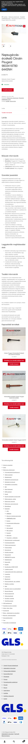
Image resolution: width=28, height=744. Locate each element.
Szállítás (6, 693)
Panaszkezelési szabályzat (10, 682)
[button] (24, 26)
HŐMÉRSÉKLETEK (6, 18)
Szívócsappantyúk (9, 593)
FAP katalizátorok (7, 603)
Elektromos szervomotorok (11, 504)
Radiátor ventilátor (9, 584)
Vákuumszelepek (9, 596)
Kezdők (7, 564)
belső (4, 467)
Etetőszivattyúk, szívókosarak (12, 540)
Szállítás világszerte (9, 696)
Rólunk (5, 688)
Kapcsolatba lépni (8, 674)
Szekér (5, 699)
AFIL (8, 511)
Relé (6, 586)
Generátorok (8, 550)
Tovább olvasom (14, 364)
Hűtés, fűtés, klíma (7, 608)
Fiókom (4, 741)
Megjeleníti (7, 579)
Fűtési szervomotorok (10, 545)
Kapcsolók (7, 562)
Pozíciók (9, 533)
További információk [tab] (7, 112)
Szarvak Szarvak (9, 591)
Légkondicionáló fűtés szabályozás (13, 572)
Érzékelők (22, 17)
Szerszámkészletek (7, 618)
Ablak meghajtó (9, 475)
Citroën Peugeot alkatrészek (11, 665)
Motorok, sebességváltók (9, 615)
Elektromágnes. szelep (10, 499)
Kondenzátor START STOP (11, 567)
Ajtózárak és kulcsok (10, 482)
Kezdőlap (5, 17)
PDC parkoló (10, 530)
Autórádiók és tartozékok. (11, 484)
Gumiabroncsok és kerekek (10, 605)
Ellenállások (8, 506)
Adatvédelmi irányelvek (9, 668)
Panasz (5, 679)
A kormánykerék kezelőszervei (12, 472)
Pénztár (5, 685)
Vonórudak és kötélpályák (9, 622)
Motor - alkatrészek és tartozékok (11, 613)
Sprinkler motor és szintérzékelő (13, 589)
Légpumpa (7, 576)
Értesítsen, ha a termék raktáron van (14, 360)
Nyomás (8, 525)
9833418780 (13, 101)
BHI (6, 487)
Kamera (8, 521)
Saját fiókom (7, 690)
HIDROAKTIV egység (10, 557)
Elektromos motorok (10, 501)
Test (4, 620)
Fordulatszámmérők (10, 542)
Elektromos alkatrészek (14, 17)
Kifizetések (6, 676)
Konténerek (6, 610)
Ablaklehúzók (8, 477)
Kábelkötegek (8, 559)
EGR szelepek (8, 492)
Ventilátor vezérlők (9, 598)
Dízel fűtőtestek (9, 489)
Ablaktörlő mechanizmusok (11, 479)
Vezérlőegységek (9, 601)
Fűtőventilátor (8, 547)
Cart (21, 740)
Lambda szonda (9, 569)
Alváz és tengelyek (7, 465)
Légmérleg (7, 574)
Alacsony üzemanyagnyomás (14, 516)
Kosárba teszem (7, 90)
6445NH (7, 101)
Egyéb (6, 494)
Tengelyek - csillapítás (12, 538)
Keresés (14, 741)
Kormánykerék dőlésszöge (13, 523)
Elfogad (4, 9)
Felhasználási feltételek (10, 671)
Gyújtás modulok (9, 552)
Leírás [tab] (3, 108)
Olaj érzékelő (10, 528)
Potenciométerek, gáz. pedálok (12, 581)
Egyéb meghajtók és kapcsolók (12, 496)
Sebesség (9, 535)
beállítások (4, 4)
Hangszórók (8, 555)
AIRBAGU (9, 513)
